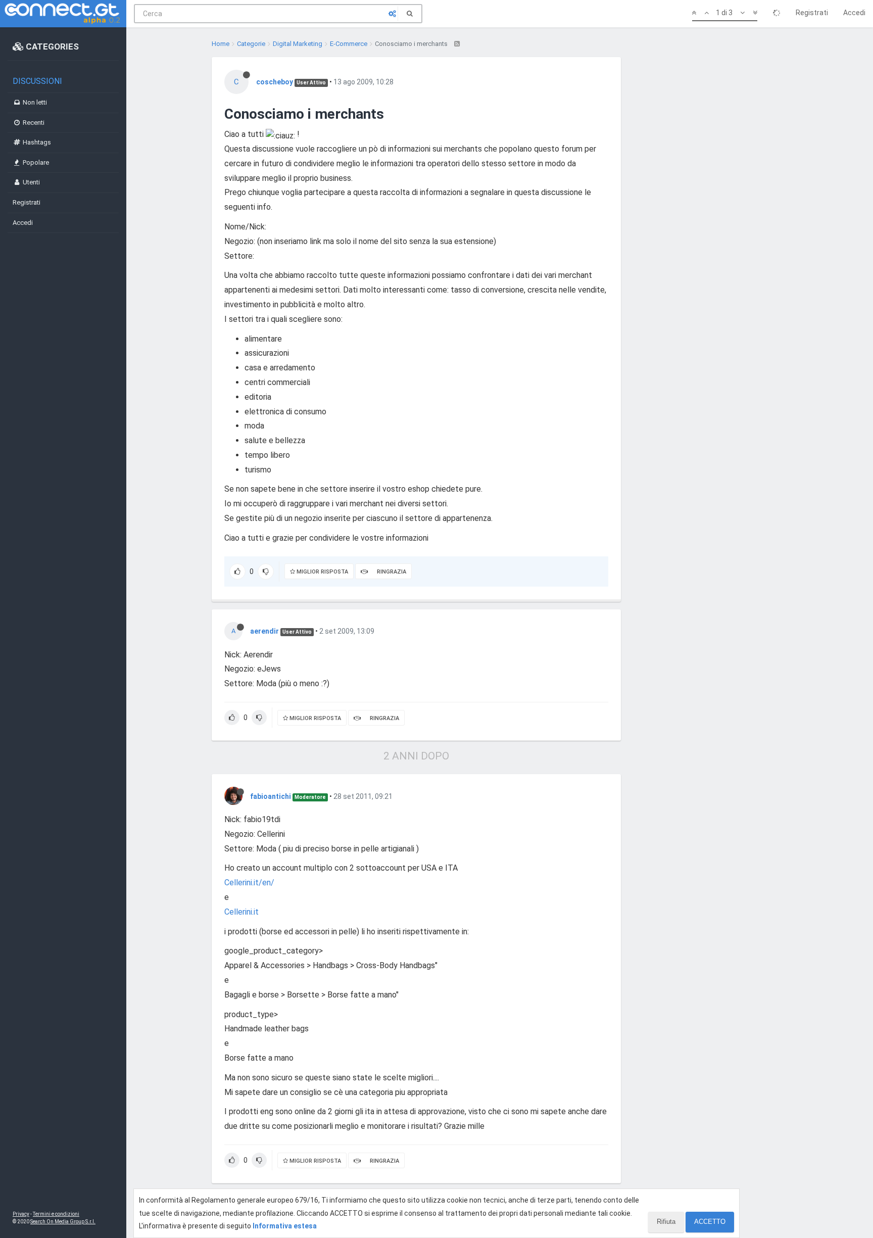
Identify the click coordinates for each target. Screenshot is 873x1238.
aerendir (264, 631)
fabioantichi (270, 796)
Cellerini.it (241, 912)
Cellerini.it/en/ (249, 882)
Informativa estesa (285, 1226)
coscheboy (274, 82)
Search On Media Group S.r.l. (62, 1221)
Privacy (21, 1214)
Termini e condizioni (56, 1214)
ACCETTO (709, 1221)
